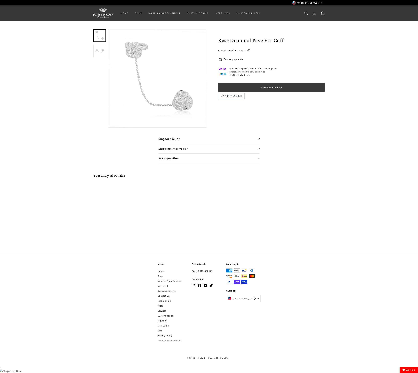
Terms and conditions (169, 340)
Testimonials (164, 300)
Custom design (166, 315)
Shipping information (173, 149)
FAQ (160, 330)
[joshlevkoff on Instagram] (193, 285)
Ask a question (168, 158)
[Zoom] (158, 78)
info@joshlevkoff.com (239, 75)
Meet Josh (223, 13)
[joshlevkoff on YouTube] (205, 285)
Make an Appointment (169, 280)
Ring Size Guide (169, 139)
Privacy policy (165, 335)
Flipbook (162, 320)
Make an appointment (164, 13)
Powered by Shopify (218, 358)
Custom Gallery (249, 13)
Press (160, 305)
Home (124, 13)
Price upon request (271, 87)
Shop (138, 13)
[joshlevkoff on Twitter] (211, 285)
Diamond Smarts (167, 290)
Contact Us (163, 295)
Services (162, 310)
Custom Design (198, 13)
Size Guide (163, 325)
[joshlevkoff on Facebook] (199, 285)
